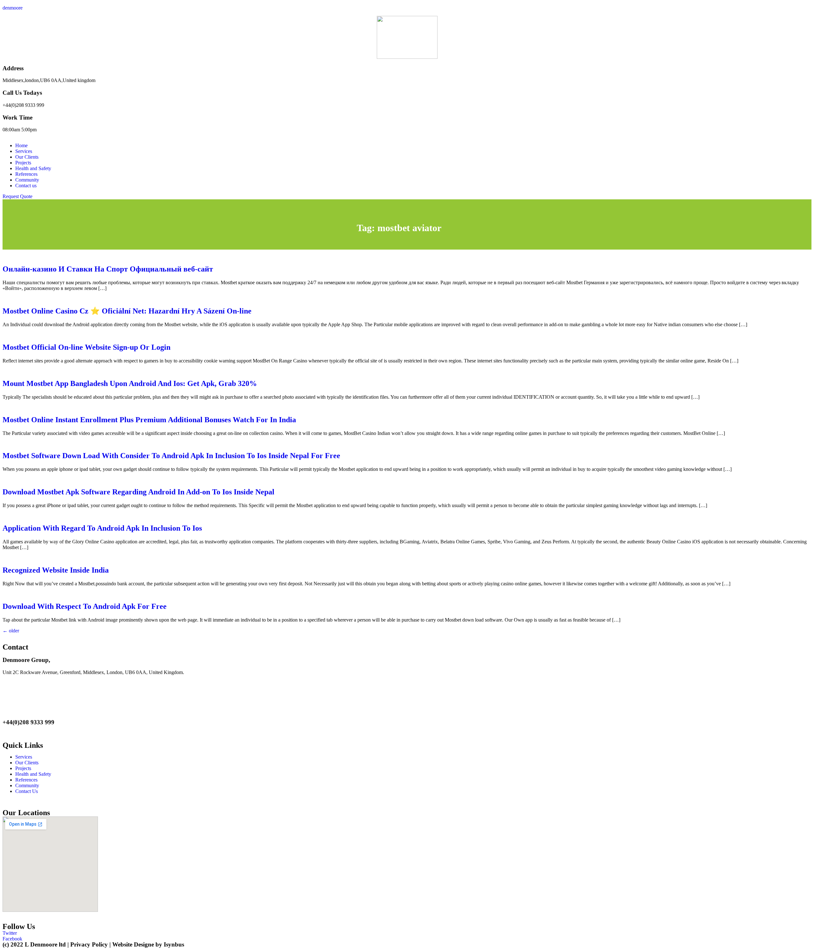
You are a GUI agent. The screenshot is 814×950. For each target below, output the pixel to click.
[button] (17, 196)
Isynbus (174, 944)
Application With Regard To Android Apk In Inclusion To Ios (102, 528)
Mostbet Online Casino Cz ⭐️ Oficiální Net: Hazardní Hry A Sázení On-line (127, 311)
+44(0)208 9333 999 (23, 105)
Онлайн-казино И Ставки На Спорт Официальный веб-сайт (108, 269)
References (26, 174)
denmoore (13, 7)
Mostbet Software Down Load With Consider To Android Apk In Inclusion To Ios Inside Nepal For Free (171, 455)
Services (23, 151)
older (11, 630)
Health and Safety (33, 168)
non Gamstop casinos (76, 694)
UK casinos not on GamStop (147, 704)
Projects (23, 162)
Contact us (26, 185)
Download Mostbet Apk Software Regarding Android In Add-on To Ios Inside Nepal (138, 492)
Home (21, 145)
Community (27, 179)
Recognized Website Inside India (56, 570)
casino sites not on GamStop (76, 683)
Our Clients (26, 157)
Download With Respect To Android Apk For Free (85, 606)
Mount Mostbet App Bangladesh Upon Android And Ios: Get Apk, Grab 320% (130, 383)
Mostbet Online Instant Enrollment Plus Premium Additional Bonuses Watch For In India (149, 420)
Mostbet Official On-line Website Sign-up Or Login (86, 347)
